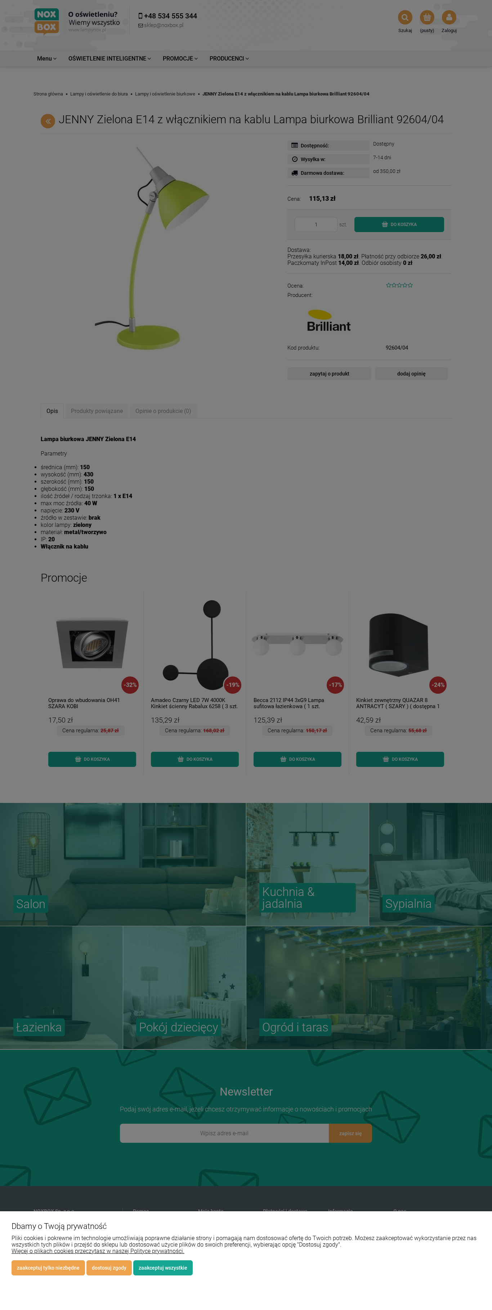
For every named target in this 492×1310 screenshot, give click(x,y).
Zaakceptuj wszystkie (163, 1268)
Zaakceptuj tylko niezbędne (48, 1268)
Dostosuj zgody (109, 1268)
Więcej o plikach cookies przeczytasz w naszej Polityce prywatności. (98, 1251)
